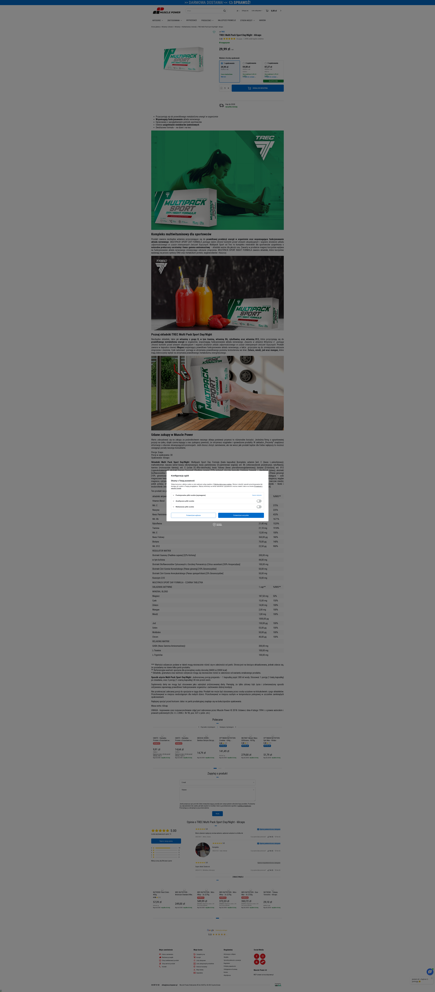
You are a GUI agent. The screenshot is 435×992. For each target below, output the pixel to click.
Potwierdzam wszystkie (241, 515)
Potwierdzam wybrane (193, 515)
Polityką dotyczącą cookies (223, 484)
